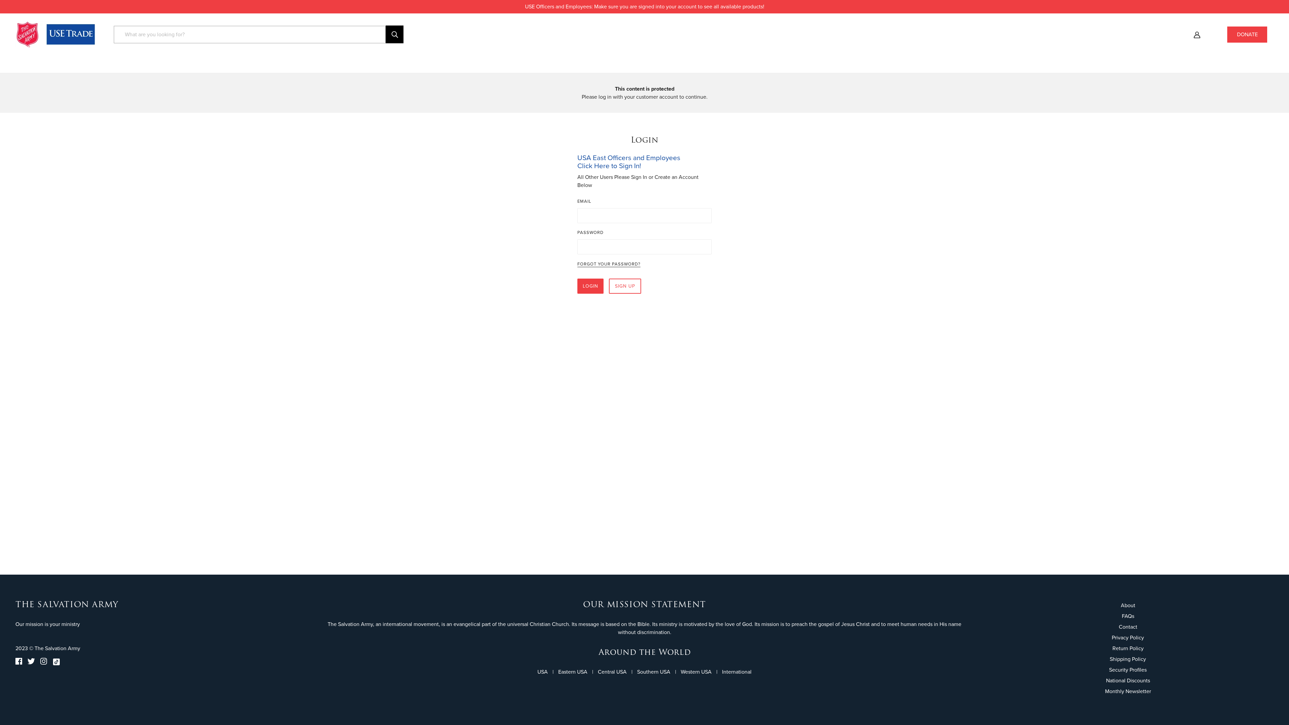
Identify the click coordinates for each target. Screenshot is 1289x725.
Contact (1128, 627)
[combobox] (249, 34)
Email (584, 201)
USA (542, 672)
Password (590, 232)
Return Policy (1128, 648)
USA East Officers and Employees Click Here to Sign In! (628, 162)
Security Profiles (1128, 670)
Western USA (696, 672)
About (1128, 605)
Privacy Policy (1128, 637)
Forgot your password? (608, 264)
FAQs (1128, 616)
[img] (18, 663)
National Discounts (1128, 680)
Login (590, 286)
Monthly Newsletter (1128, 691)
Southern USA (653, 672)
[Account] (1197, 35)
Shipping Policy (1128, 659)
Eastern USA (572, 672)
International (737, 672)
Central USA (612, 672)
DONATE (1247, 34)
